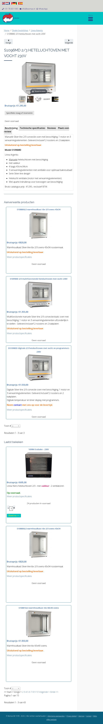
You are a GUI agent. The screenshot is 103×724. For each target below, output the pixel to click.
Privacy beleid (72, 716)
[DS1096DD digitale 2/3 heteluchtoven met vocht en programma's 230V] (38, 367)
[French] (10, 3)
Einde (52, 691)
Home (6, 30)
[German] (14, 3)
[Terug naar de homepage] (12, 18)
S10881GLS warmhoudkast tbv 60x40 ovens (39, 608)
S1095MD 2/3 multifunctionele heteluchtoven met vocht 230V (38, 279)
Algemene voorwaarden (56, 716)
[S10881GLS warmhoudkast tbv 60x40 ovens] (38, 623)
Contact (88, 716)
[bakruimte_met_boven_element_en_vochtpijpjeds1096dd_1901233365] (30, 99)
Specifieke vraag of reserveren (19, 113)
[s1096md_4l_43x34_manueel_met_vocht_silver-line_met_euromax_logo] (22, 99)
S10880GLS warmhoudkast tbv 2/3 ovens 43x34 (38, 209)
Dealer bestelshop (20, 30)
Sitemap (81, 716)
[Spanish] (21, 3)
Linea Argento (37, 30)
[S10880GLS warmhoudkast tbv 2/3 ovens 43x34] (38, 225)
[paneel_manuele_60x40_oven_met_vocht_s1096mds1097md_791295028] (46, 99)
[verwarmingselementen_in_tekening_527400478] (38, 100)
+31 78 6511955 (11, 9)
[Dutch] (7, 3)
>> (56, 691)
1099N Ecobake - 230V (38, 449)
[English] (3, 3)
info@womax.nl (28, 9)
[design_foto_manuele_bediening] (55, 100)
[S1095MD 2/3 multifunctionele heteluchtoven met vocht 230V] (38, 294)
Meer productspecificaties (19, 257)
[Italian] (17, 3)
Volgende (43, 691)
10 (37, 691)
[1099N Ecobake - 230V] (38, 464)
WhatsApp (43, 9)
